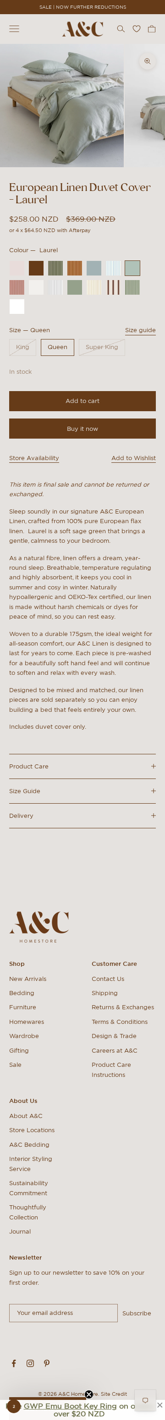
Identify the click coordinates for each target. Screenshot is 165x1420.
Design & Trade (114, 1036)
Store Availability (34, 458)
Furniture (22, 1007)
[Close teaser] (89, 1394)
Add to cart (82, 400)
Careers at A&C (115, 1050)
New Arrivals (27, 978)
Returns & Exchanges (123, 1007)
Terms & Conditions (120, 1021)
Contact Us (108, 978)
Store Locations (32, 1130)
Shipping (105, 993)
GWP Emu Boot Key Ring (70, 1406)
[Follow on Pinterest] (46, 1363)
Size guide (140, 330)
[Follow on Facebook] (13, 1363)
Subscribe (136, 1313)
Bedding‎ (21, 993)
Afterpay (80, 230)
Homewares (26, 1021)
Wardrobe (24, 1036)
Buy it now (82, 428)
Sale (15, 1064)
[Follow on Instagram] (30, 1363)
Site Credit (114, 1394)
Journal (20, 1231)
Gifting (19, 1050)
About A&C (26, 1116)
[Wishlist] (136, 28)
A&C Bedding (29, 1144)
